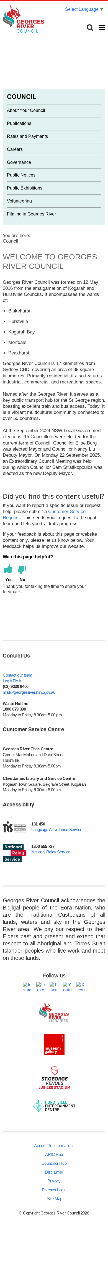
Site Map (54, 1198)
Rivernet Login (54, 1189)
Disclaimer (54, 1172)
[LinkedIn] (40, 986)
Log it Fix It (12, 681)
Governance (19, 162)
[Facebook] (54, 986)
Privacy (53, 1181)
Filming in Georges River (31, 214)
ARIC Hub (54, 1154)
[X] (80, 986)
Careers (15, 149)
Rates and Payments (27, 136)
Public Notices (21, 175)
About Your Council (26, 110)
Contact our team (17, 675)
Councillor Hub (54, 1163)
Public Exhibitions (24, 188)
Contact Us (16, 655)
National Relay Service (50, 852)
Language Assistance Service (56, 829)
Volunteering (19, 201)
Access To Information (53, 1145)
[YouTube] (67, 986)
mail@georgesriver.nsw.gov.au (29, 692)
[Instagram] (27, 986)
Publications (19, 123)
